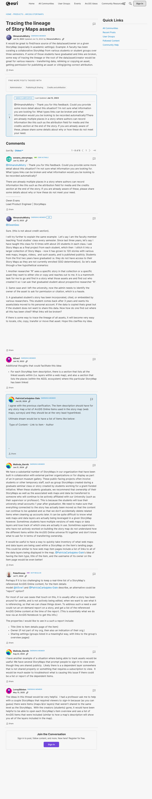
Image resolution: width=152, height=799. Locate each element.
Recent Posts (109, 32)
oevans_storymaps (23, 157)
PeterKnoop (19, 573)
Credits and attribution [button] (56, 87)
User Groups (109, 36)
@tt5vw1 (18, 587)
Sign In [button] (51, 744)
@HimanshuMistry (16, 165)
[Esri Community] (12, 3)
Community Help (111, 45)
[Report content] (94, 24)
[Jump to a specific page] (94, 150)
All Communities (110, 28)
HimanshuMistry (21, 36)
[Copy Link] (63, 39)
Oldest (18, 150)
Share (10, 70)
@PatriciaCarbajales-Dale (69, 552)
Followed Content (111, 40)
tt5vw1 (16, 358)
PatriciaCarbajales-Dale (28, 398)
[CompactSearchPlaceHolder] (130, 3)
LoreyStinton (19, 689)
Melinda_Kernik (21, 464)
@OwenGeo (12, 224)
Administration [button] (16, 87)
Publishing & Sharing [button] (34, 87)
